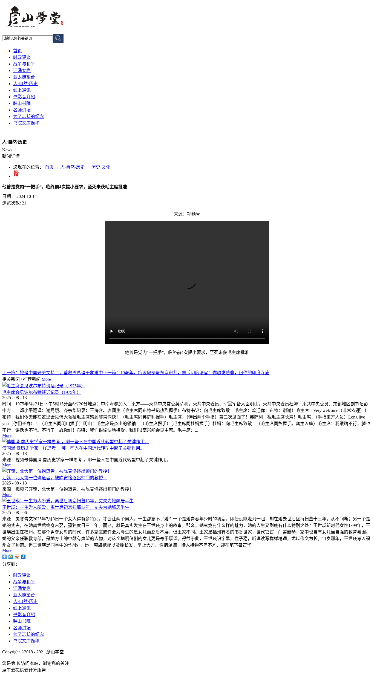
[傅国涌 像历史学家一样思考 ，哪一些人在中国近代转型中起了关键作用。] (75, 441)
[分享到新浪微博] (17, 557)
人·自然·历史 (72, 167)
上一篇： (52, 372)
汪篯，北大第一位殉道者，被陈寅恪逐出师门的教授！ (54, 477)
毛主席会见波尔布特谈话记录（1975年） (41, 392)
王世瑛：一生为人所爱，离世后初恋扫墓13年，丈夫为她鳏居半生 (65, 507)
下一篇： (186, 372)
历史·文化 (100, 167)
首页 (17, 50)
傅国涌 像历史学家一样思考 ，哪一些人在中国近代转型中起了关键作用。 (73, 448)
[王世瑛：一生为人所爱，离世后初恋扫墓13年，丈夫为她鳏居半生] (68, 500)
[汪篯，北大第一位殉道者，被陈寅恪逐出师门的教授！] (57, 471)
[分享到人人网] (23, 557)
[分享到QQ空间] (10, 557)
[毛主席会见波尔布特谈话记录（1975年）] (43, 385)
